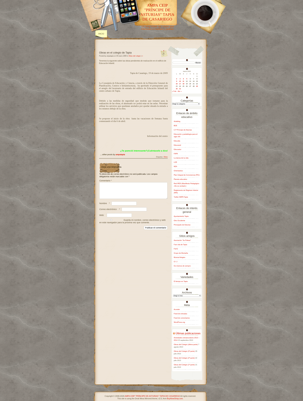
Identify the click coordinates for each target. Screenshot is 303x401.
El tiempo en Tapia (181, 281)
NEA (175, 166)
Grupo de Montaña (181, 253)
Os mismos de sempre (182, 266)
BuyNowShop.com (175, 399)
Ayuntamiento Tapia (181, 216)
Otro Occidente (179, 220)
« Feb (174, 91)
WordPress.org (179, 322)
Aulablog (177, 121)
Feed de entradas (180, 314)
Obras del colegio (134, 56)
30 (177, 89)
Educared (177, 145)
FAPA (176, 154)
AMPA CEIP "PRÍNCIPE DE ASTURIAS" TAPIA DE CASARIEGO (157, 12)
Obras (166, 157)
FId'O (176, 249)
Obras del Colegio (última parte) (186, 344)
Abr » (180, 91)
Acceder (177, 309)
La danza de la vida (181, 158)
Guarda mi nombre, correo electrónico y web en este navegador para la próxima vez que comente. (132, 221)
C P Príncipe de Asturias (183, 130)
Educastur (177, 149)
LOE (175, 162)
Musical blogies (179, 257)
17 (180, 84)
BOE (175, 126)
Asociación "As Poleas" (182, 240)
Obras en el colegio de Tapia (115, 52)
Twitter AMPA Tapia (181, 197)
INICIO (101, 34)
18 (183, 84)
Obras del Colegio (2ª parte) (184, 358)
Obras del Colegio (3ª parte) (184, 351)
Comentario (105, 180)
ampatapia (120, 155)
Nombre (104, 203)
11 (183, 81)
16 (177, 84)
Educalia (177, 141)
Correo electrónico (109, 209)
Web (101, 215)
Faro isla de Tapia (180, 244)
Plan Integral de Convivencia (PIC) (187, 175)
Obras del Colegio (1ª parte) (184, 365)
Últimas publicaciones (188, 333)
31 (180, 89)
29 (197, 86)
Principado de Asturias (182, 225)
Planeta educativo (180, 179)
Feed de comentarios (182, 318)
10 (180, 81)
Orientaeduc (178, 171)
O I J (175, 262)
